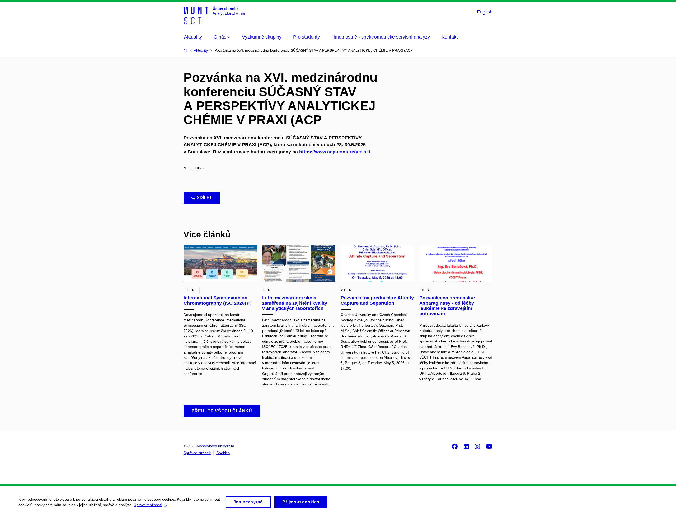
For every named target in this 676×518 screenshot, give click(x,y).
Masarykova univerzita (215, 446)
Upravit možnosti (148, 505)
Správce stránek (197, 453)
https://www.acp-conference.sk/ (334, 151)
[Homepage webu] (214, 15)
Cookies (223, 453)
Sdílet (204, 197)
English (484, 12)
